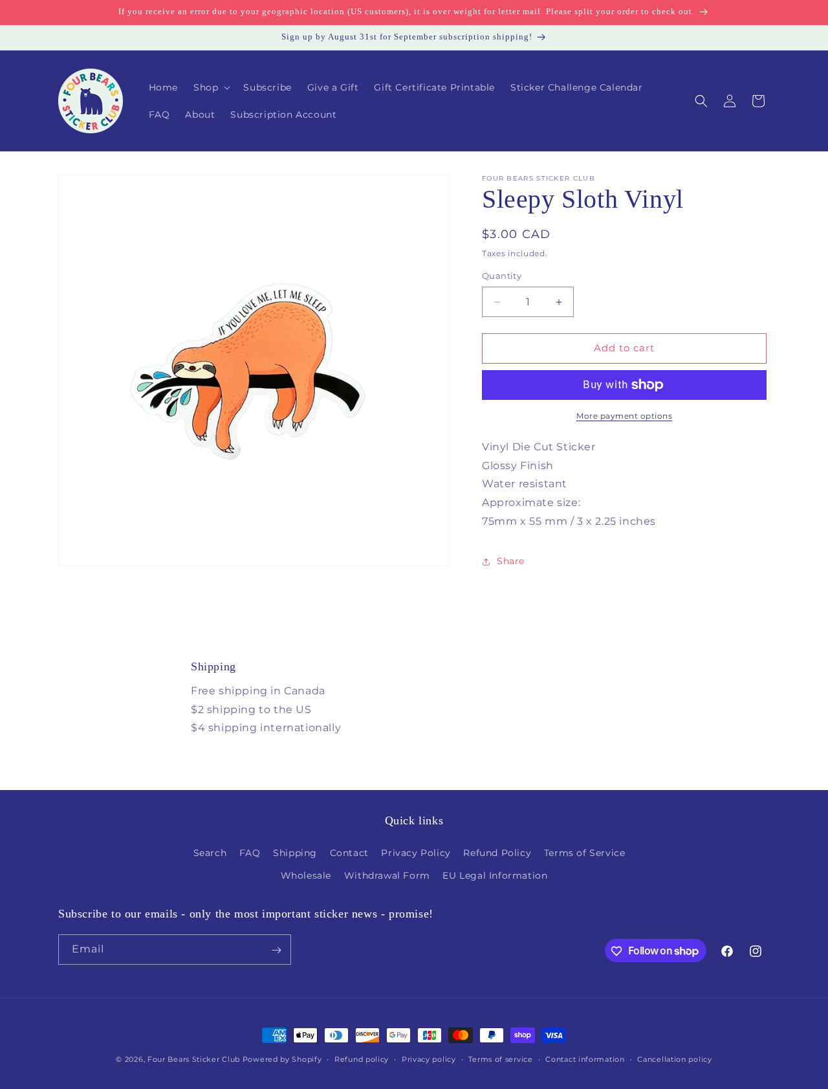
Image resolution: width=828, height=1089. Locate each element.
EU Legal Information (494, 875)
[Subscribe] (276, 950)
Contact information (584, 1058)
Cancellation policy (674, 1058)
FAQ (250, 853)
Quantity (501, 276)
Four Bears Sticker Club (193, 1059)
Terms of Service (585, 853)
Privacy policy (429, 1058)
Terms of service (500, 1058)
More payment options (624, 416)
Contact (349, 853)
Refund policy (361, 1058)
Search (210, 853)
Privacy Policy (415, 853)
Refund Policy (497, 853)
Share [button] (511, 561)
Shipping (295, 853)
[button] (210, 87)
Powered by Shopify (282, 1059)
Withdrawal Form (387, 875)
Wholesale (306, 875)
